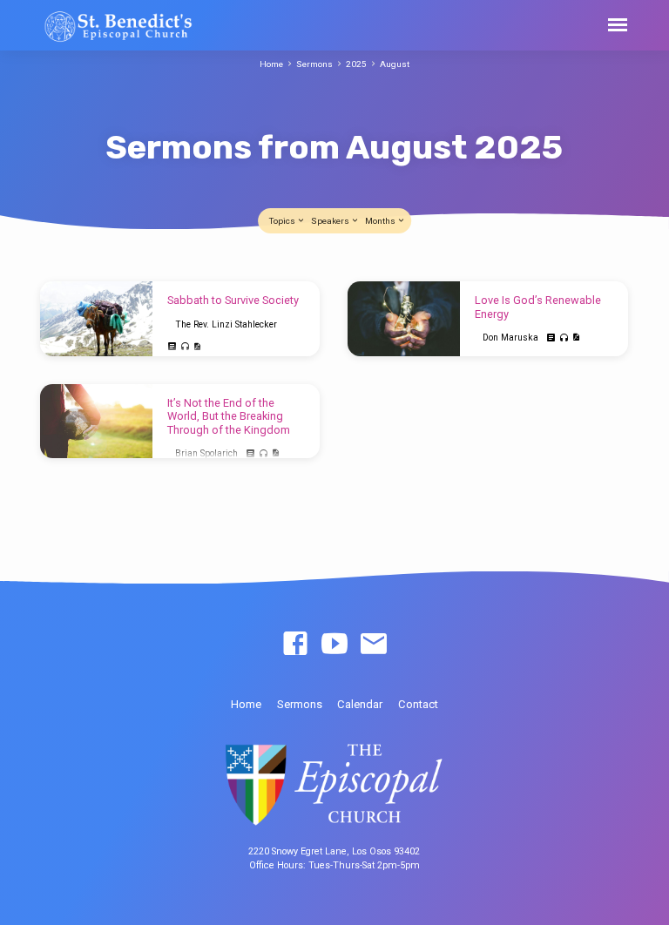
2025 (356, 64)
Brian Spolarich (206, 453)
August (394, 64)
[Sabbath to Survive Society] (96, 318)
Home (271, 64)
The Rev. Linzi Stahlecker (226, 324)
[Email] (373, 644)
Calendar (359, 704)
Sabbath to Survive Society (233, 300)
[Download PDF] (197, 347)
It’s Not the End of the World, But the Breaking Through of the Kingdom (228, 416)
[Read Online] (172, 347)
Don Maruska (510, 337)
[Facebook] (295, 644)
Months (381, 221)
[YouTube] (334, 644)
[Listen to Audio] (185, 347)
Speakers (331, 221)
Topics (283, 221)
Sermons (314, 64)
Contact (418, 704)
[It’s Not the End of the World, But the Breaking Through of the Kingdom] (96, 421)
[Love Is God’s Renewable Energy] (403, 318)
